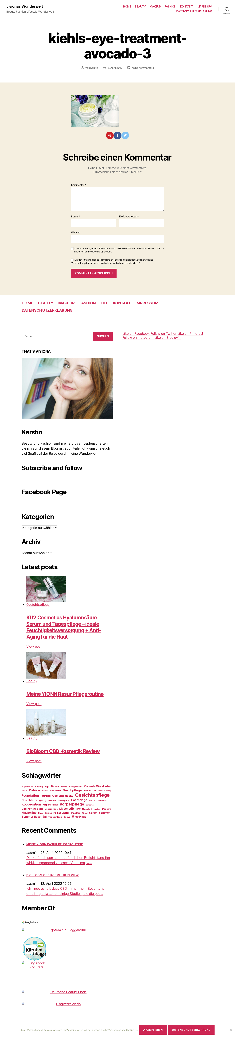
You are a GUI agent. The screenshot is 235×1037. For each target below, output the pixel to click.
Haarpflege (79, 800)
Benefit (64, 787)
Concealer (55, 790)
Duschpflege (72, 790)
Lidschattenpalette (32, 808)
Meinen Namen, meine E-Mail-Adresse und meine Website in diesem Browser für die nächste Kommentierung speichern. (119, 250)
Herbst (92, 800)
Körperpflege (72, 804)
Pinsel (84, 813)
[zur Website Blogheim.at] (67, 922)
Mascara (106, 809)
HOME (127, 6)
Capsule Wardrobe (97, 786)
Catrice (34, 790)
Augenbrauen (27, 787)
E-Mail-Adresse (129, 216)
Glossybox (63, 800)
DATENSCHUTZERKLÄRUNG (194, 11)
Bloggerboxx (75, 786)
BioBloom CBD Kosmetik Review (63, 751)
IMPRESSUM (204, 6)
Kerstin (94, 67)
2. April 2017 (114, 67)
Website (75, 232)
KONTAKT (186, 6)
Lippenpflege (51, 809)
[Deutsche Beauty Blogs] (67, 992)
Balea (55, 786)
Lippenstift (66, 808)
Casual (24, 791)
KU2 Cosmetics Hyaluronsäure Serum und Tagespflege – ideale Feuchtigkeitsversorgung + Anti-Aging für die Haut (63, 627)
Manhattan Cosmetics (91, 809)
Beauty (31, 681)
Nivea (40, 813)
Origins (48, 813)
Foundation (30, 795)
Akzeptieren (153, 1029)
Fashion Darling (104, 791)
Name (75, 216)
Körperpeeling (50, 804)
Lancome (90, 805)
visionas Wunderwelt (24, 6)
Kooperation (31, 804)
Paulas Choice (61, 812)
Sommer (104, 812)
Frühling (46, 795)
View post (34, 646)
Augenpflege (42, 786)
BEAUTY (140, 6)
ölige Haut (79, 816)
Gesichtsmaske (63, 795)
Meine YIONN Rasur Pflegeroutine (65, 694)
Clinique (44, 791)
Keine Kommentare (143, 67)
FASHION (170, 6)
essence (89, 790)
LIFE (104, 303)
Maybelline (29, 812)
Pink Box (75, 813)
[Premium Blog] (67, 1004)
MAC (78, 809)
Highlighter (102, 800)
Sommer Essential (34, 816)
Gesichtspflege (38, 605)
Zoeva (67, 817)
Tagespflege (55, 817)
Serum (93, 812)
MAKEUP (155, 6)
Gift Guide (52, 800)
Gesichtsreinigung (34, 800)
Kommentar (78, 185)
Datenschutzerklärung (191, 1029)
